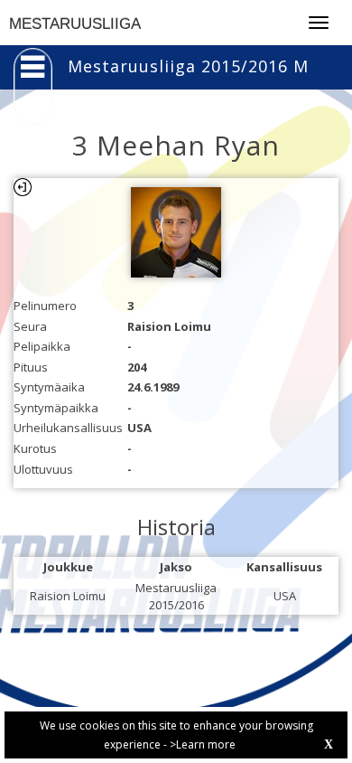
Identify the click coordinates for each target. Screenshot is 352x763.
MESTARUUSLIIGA (75, 24)
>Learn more (203, 744)
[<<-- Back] (23, 187)
